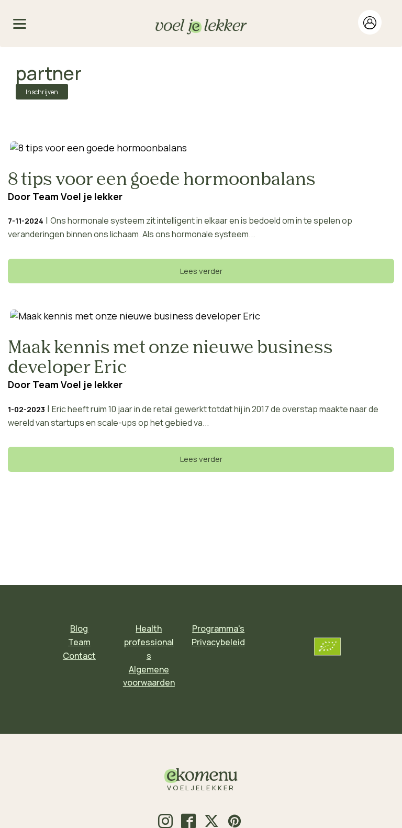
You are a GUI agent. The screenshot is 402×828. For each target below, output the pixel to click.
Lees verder (201, 271)
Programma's (218, 628)
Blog (79, 628)
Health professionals (149, 642)
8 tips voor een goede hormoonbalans (162, 180)
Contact (79, 655)
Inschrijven (42, 91)
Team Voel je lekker (77, 196)
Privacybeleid (218, 642)
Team (79, 642)
